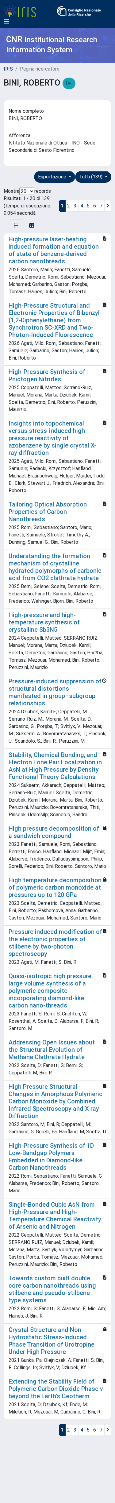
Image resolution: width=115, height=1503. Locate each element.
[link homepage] (22, 11)
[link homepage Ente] (78, 11)
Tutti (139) (91, 177)
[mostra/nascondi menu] (6, 21)
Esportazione (52, 177)
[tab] (16, 225)
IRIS (8, 69)
